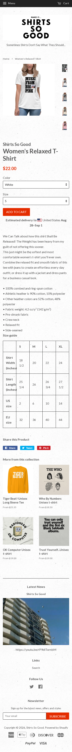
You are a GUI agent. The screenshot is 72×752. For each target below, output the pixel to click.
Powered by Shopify (56, 727)
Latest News (36, 586)
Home (6, 58)
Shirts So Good (36, 594)
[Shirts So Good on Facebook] (40, 687)
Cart (66, 3)
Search (36, 667)
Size (5, 194)
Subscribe (58, 716)
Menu (11, 3)
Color (6, 177)
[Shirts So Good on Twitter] (32, 687)
